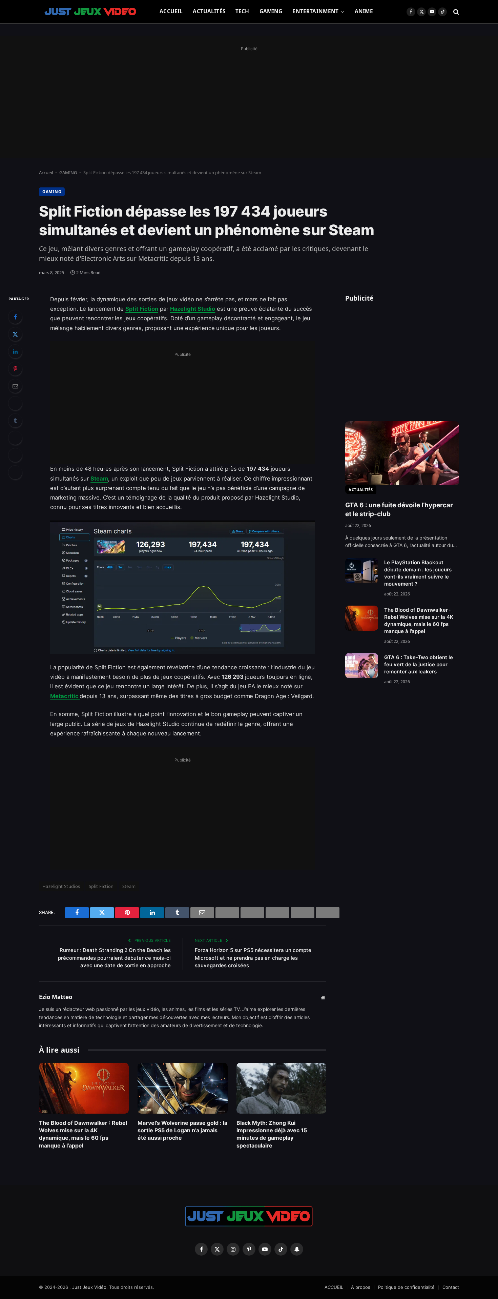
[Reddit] (15, 438)
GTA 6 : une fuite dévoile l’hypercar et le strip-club (399, 509)
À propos (360, 1287)
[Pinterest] (15, 369)
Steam (99, 478)
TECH (242, 11)
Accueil (46, 172)
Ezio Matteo (55, 997)
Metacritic (65, 696)
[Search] (455, 11)
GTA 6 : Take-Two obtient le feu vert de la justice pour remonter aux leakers (418, 664)
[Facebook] (15, 317)
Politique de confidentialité (406, 1287)
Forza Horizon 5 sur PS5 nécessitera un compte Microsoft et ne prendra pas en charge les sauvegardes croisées (253, 958)
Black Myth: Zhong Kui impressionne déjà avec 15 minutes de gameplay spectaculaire (271, 1134)
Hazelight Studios (61, 886)
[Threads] (15, 455)
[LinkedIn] (15, 351)
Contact (450, 1287)
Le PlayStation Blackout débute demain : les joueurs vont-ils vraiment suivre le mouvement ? (418, 573)
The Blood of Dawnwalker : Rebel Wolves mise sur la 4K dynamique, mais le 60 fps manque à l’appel (83, 1134)
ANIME (364, 11)
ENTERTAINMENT (315, 11)
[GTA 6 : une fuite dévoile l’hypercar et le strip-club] (402, 453)
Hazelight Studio (192, 308)
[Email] (15, 386)
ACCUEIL (171, 11)
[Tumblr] (15, 420)
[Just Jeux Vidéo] (91, 12)
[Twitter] (15, 334)
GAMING (271, 11)
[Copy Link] (15, 472)
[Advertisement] (249, 100)
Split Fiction (141, 308)
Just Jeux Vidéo (89, 1287)
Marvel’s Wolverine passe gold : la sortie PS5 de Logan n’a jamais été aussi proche (182, 1130)
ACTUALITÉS (209, 11)
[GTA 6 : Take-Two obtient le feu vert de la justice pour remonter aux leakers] (361, 665)
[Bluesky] (15, 403)
